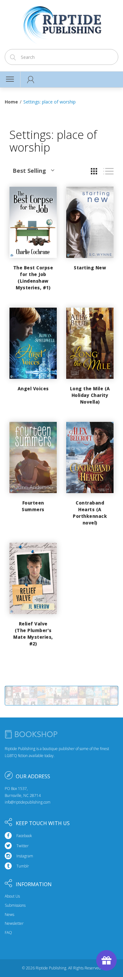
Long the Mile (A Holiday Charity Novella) (90, 395)
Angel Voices (33, 388)
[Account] (30, 79)
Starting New (90, 268)
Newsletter (14, 923)
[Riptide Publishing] (61, 22)
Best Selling (29, 170)
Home (11, 102)
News (9, 914)
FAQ (8, 932)
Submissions (15, 905)
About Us (12, 896)
